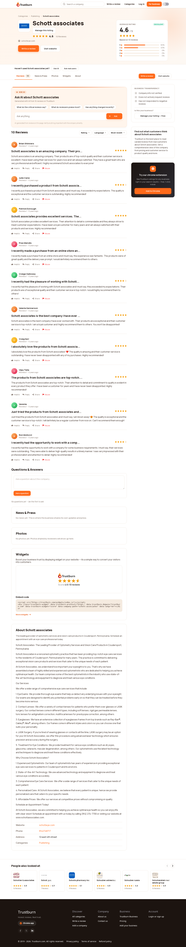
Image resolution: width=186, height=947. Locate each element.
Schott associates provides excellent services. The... (46, 216)
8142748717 (45, 830)
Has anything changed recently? (100, 107)
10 (74, 584)
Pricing (123, 921)
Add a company (79, 925)
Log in (141, 4)
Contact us (103, 921)
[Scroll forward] (172, 866)
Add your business (128, 925)
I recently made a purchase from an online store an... (45, 251)
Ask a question (22, 493)
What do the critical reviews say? (31, 107)
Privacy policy (72, 941)
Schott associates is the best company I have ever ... (45, 316)
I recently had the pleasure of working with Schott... (45, 281)
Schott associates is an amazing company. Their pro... (46, 151)
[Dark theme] (165, 4)
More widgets (22, 615)
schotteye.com (47, 825)
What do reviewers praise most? (65, 107)
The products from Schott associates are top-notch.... (46, 377)
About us (102, 916)
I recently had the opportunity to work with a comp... (45, 442)
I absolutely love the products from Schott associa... (45, 346)
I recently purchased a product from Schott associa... (46, 185)
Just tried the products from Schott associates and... (46, 412)
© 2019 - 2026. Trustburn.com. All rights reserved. (41, 941)
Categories (129, 4)
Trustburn (27, 912)
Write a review (113, 4)
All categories (78, 916)
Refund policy (105, 941)
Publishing (35, 16)
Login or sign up (156, 916)
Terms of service (88, 941)
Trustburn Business (129, 916)
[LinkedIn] (32, 930)
